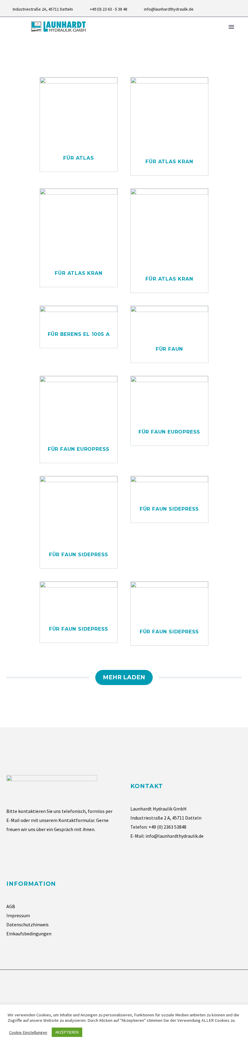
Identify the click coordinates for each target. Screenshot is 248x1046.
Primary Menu (231, 26)
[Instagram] (238, 9)
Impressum (18, 915)
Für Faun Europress (78, 449)
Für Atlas (78, 158)
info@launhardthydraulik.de (169, 9)
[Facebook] (229, 9)
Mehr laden (124, 677)
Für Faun (169, 349)
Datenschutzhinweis (27, 924)
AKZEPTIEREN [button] (67, 1032)
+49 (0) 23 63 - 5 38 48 (108, 9)
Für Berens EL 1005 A (79, 334)
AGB (10, 906)
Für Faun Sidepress (78, 554)
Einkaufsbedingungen (28, 934)
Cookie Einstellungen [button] (28, 1032)
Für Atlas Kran (169, 161)
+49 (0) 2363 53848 (167, 827)
